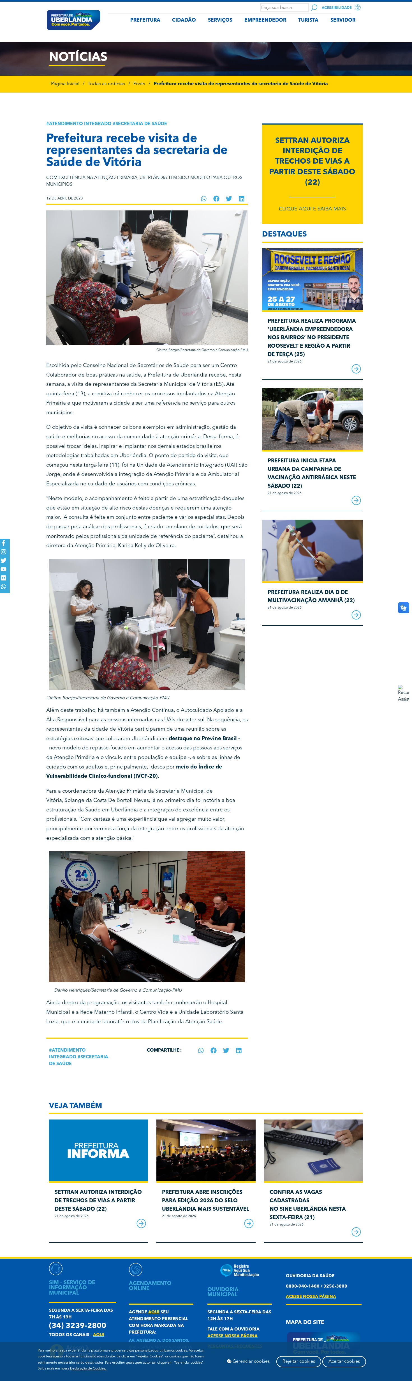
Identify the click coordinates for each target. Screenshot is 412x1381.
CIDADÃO (184, 20)
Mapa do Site (305, 1322)
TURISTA (308, 20)
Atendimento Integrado (80, 124)
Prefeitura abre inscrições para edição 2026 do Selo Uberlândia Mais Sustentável (205, 1201)
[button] (204, 198)
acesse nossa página (232, 1336)
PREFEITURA (145, 20)
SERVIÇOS (220, 20)
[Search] (314, 7)
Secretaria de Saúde (141, 124)
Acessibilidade (337, 8)
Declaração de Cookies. (88, 1368)
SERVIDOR (342, 20)
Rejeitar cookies (299, 1361)
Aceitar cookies (344, 1361)
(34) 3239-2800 (77, 1326)
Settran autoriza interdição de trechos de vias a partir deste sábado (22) (312, 162)
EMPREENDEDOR (265, 20)
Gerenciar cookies (251, 1361)
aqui (98, 1335)
